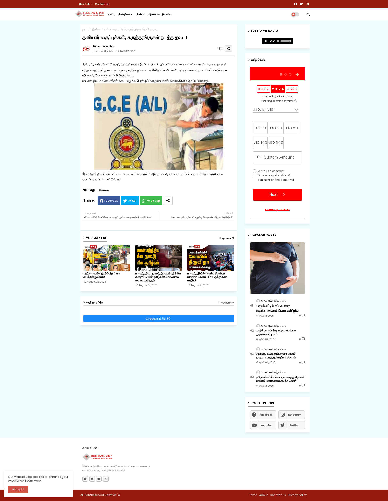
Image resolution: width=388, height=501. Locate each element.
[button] (308, 14)
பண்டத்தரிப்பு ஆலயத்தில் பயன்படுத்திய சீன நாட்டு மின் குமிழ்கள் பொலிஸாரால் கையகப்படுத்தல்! (158, 277)
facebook (266, 414)
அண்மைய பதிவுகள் (159, 14)
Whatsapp (153, 201)
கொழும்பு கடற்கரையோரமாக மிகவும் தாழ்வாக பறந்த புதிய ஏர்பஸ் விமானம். (276, 355)
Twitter (132, 201)
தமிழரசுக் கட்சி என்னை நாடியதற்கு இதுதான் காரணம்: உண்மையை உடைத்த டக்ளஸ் (280, 379)
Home (253, 495)
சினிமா (140, 14)
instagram (294, 414)
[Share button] (168, 200)
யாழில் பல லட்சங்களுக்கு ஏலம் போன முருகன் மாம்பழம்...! (276, 332)
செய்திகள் (124, 14)
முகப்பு (111, 14)
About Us (84, 4)
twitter (294, 425)
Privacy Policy (297, 495)
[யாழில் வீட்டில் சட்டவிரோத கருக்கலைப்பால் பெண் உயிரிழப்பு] (277, 268)
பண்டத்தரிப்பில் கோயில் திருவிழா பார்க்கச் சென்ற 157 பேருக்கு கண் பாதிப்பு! (207, 277)
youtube (266, 425)
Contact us (102, 4)
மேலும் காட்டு (227, 238)
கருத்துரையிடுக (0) (159, 318)
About (263, 495)
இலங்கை (97, 29)
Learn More (33, 481)
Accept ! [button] (18, 489)
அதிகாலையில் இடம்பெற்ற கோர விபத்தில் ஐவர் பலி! (101, 275)
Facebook (111, 201)
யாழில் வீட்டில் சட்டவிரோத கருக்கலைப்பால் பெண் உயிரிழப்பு (277, 308)
